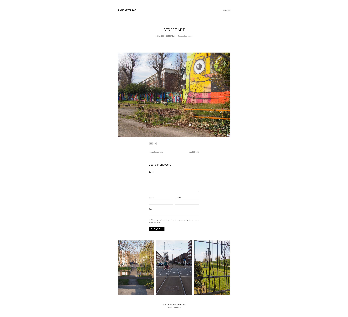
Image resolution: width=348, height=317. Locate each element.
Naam (151, 198)
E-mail (178, 198)
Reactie (151, 172)
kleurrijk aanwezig (156, 152)
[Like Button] (151, 143)
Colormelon (177, 307)
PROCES (226, 10)
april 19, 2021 (194, 152)
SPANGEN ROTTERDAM (166, 36)
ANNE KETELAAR (127, 10)
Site (150, 209)
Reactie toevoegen (185, 36)
